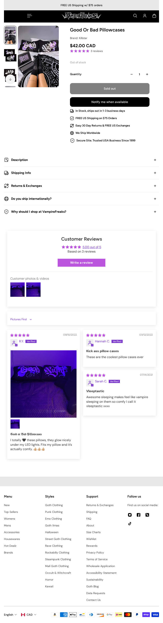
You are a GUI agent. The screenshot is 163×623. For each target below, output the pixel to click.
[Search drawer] (135, 15)
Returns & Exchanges (26, 186)
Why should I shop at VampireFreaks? (38, 212)
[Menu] (29, 15)
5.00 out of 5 (91, 247)
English (8, 614)
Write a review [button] (81, 263)
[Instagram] (129, 514)
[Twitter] (147, 514)
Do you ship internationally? (31, 199)
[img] (19, 335)
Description (19, 160)
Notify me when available (109, 102)
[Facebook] (138, 514)
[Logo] (81, 15)
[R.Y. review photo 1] (43, 384)
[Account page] (144, 15)
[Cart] (154, 15)
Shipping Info (21, 173)
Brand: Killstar (78, 38)
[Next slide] (10, 79)
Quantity (76, 74)
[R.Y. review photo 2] (15, 424)
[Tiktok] (129, 523)
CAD (30, 614)
